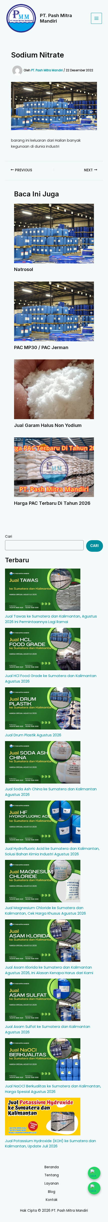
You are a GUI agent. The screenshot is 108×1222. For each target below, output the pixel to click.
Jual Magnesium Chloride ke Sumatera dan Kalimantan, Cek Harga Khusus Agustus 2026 (45, 910)
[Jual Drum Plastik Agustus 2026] (42, 708)
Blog (51, 1191)
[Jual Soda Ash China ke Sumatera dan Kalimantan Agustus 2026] (42, 762)
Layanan (51, 1183)
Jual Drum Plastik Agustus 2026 (33, 735)
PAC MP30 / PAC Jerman (41, 347)
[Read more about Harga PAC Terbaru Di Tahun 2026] (54, 466)
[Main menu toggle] (96, 18)
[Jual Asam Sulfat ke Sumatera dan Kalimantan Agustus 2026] (42, 1000)
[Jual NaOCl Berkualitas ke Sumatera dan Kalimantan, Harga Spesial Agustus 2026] (42, 1059)
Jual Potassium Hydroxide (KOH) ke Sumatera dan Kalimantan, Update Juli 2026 (50, 1143)
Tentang (51, 1175)
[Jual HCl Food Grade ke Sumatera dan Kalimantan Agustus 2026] (42, 649)
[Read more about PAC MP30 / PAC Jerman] (54, 311)
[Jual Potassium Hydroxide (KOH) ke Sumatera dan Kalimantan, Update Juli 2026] (42, 1116)
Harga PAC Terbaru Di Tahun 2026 (52, 503)
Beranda (51, 1167)
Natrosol (23, 269)
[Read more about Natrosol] (54, 233)
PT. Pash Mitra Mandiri (56, 18)
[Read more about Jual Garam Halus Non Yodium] (54, 389)
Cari (8, 536)
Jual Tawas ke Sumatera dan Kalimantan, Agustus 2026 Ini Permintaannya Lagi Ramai (51, 619)
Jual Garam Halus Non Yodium (48, 425)
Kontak (52, 1199)
